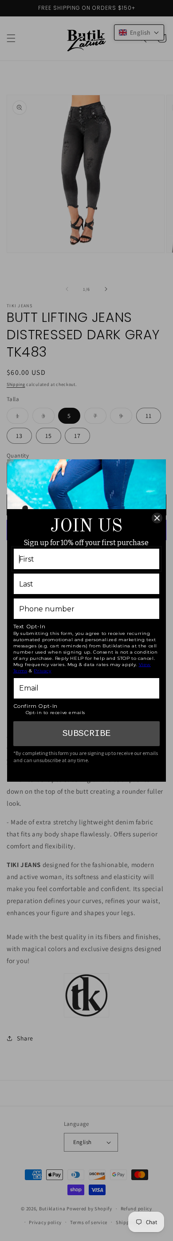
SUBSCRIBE (86, 733)
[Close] (157, 518)
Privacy (42, 671)
